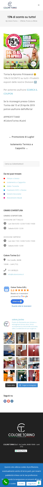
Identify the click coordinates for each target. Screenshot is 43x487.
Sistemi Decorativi (14, 194)
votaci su (16, 301)
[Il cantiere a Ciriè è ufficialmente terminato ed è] (33, 338)
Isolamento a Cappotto (16, 182)
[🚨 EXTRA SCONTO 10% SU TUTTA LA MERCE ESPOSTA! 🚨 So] (9, 338)
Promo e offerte (31, 21)
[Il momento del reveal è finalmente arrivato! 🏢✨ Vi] (33, 350)
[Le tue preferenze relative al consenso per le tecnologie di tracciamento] (39, 482)
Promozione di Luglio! (21, 136)
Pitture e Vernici (13, 178)
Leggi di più (32, 484)
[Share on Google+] (15, 127)
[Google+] (8, 401)
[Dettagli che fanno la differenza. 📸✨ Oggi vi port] (9, 363)
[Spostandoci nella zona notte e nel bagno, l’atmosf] (21, 338)
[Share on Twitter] (10, 127)
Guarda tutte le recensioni (21, 306)
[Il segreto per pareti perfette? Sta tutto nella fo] (21, 375)
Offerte (22, 21)
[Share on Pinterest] (25, 127)
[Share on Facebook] (5, 127)
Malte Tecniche (13, 186)
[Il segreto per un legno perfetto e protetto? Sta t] (9, 375)
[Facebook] (5, 401)
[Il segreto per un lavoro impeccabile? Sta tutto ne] (21, 363)
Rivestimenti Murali (14, 198)
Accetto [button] (21, 484)
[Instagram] (12, 401)
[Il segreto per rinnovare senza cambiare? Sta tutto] (33, 363)
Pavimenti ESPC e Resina (16, 190)
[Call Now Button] (5, 482)
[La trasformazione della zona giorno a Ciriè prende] (9, 350)
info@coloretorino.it (16, 274)
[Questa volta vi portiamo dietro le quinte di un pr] (33, 375)
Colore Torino (13, 21)
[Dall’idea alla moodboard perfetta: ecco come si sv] (21, 350)
